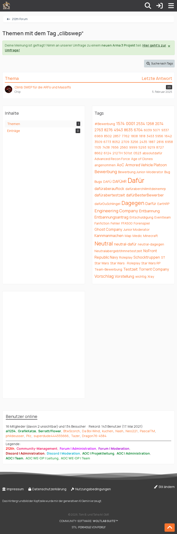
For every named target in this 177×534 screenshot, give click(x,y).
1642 (168, 136)
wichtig (140, 276)
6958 (169, 142)
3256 (134, 142)
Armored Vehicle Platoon (146, 164)
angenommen (105, 165)
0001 (130, 123)
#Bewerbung (104, 124)
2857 (117, 136)
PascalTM (147, 431)
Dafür (136, 180)
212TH (117, 153)
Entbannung (149, 210)
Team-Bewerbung (108, 269)
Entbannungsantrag (111, 217)
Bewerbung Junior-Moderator (140, 172)
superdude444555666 (51, 436)
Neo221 (132, 431)
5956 (159, 136)
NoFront (150, 250)
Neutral (103, 243)
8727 (160, 147)
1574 (120, 123)
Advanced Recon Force (112, 159)
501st (128, 153)
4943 (118, 129)
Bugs (98, 181)
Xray (151, 276)
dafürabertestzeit (109, 195)
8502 (108, 136)
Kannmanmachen (109, 235)
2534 (140, 123)
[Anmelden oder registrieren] (159, 6)
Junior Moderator (136, 229)
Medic (137, 235)
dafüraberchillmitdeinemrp (145, 189)
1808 (134, 136)
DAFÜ (107, 181)
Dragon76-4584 (94, 436)
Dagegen (132, 203)
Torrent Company (154, 269)
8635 (128, 129)
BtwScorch (71, 431)
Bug (167, 172)
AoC (120, 164)
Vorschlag (104, 276)
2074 (159, 123)
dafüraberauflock (109, 188)
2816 (160, 142)
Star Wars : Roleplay (125, 263)
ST (163, 257)
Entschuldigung (141, 217)
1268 (150, 123)
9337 (165, 130)
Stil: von (89, 527)
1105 (97, 147)
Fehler (115, 223)
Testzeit (130, 269)
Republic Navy (106, 257)
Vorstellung (124, 276)
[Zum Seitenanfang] (170, 527)
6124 (107, 153)
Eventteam (162, 217)
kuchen (107, 431)
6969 (98, 136)
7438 (106, 147)
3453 (150, 136)
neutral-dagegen (151, 244)
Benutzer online (21, 416)
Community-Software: (88, 521)
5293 (142, 147)
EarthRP (163, 203)
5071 (156, 130)
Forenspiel (142, 223)
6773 (107, 142)
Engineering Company (116, 210)
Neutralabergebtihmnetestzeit (118, 251)
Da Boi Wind (91, 431)
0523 (137, 153)
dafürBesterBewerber (145, 195)
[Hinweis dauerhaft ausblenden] (169, 46)
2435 (143, 142)
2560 (124, 147)
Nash (119, 431)
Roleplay (125, 257)
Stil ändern (166, 486)
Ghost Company (108, 229)
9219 (151, 147)
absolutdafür (152, 153)
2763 (98, 129)
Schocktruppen (146, 257)
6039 (148, 130)
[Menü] (171, 5)
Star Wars (101, 263)
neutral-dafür (125, 244)
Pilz (28, 436)
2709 (125, 142)
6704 (138, 129)
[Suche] (148, 5)
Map (128, 235)
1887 (151, 142)
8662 (98, 153)
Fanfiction (101, 223)
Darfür (150, 203)
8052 (116, 142)
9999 (133, 147)
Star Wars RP (150, 263)
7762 (126, 136)
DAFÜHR (120, 181)
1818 (142, 136)
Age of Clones (142, 159)
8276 (108, 129)
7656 (115, 147)
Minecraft (150, 235)
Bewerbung (105, 171)
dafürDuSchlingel (107, 203)
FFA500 (127, 223)
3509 (98, 142)
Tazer (75, 436)
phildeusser (15, 436)
